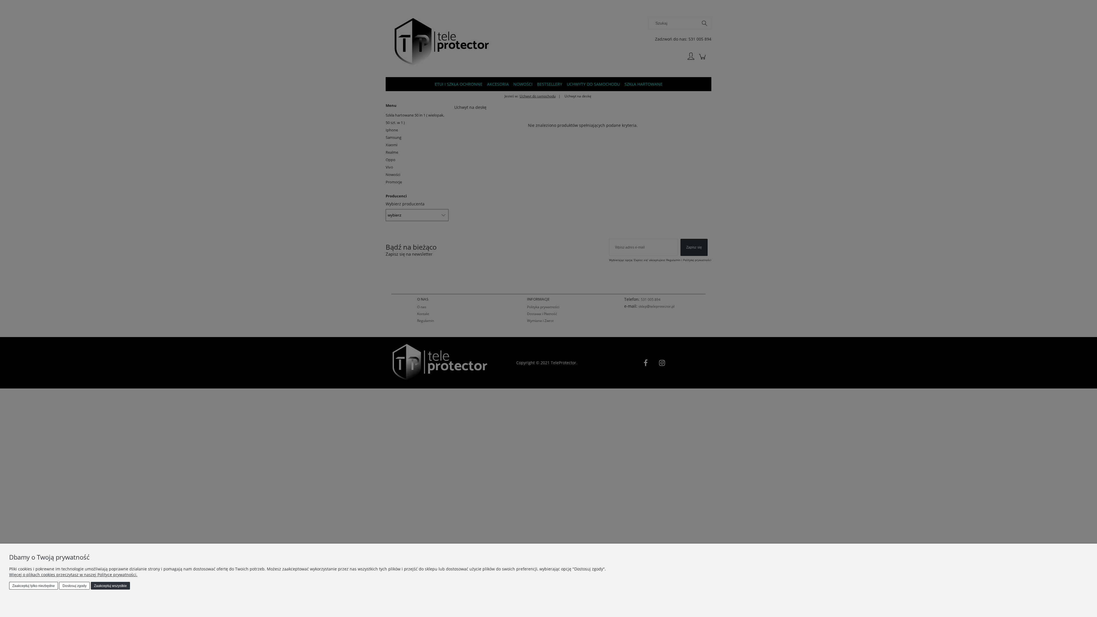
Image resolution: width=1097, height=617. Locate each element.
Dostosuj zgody (75, 586)
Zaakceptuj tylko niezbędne (33, 586)
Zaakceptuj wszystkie (110, 586)
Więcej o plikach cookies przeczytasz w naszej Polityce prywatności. (73, 574)
